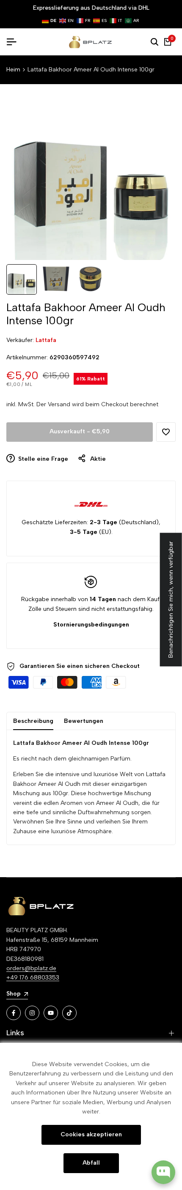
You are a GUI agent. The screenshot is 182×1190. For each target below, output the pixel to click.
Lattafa (46, 340)
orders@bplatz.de (31, 968)
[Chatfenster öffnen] (163, 1172)
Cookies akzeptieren (91, 1134)
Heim (13, 69)
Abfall (91, 1162)
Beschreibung (33, 721)
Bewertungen (83, 721)
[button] (166, 432)
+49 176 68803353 (32, 977)
